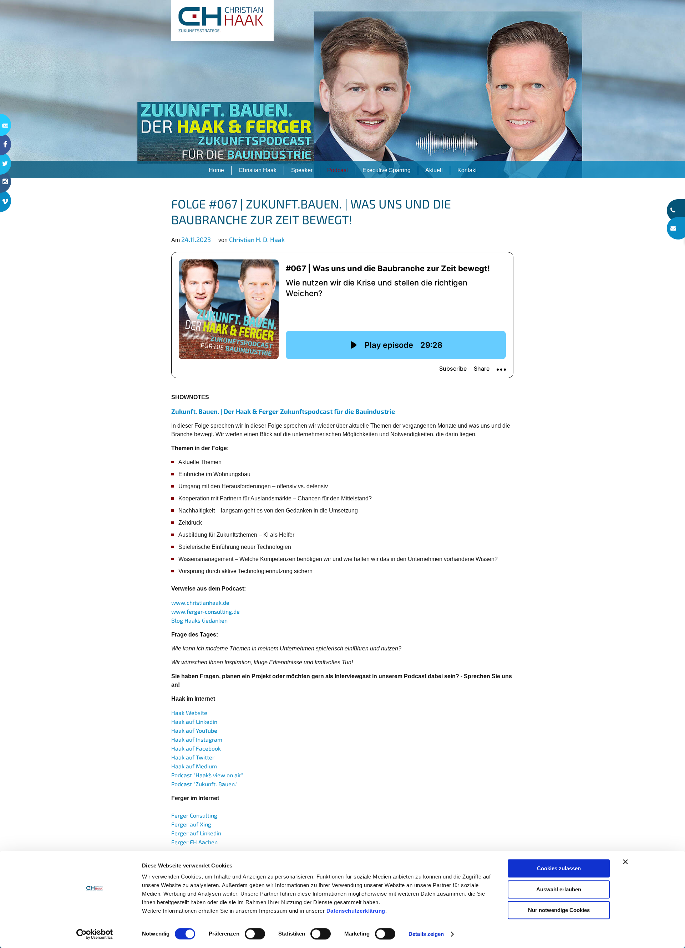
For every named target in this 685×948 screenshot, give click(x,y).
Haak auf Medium (194, 766)
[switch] (255, 933)
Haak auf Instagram (196, 739)
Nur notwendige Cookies (559, 910)
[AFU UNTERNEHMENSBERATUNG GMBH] (222, 20)
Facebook (5, 144)
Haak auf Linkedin (194, 721)
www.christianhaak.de (200, 602)
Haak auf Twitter (192, 757)
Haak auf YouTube (194, 730)
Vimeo (5, 205)
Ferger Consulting (194, 815)
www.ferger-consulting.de (205, 611)
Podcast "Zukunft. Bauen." (204, 783)
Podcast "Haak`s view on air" (207, 775)
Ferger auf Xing (191, 824)
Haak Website (189, 712)
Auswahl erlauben (558, 889)
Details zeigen (426, 934)
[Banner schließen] (625, 861)
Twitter (5, 163)
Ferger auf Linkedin (196, 833)
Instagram (5, 186)
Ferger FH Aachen (194, 842)
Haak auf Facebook (196, 748)
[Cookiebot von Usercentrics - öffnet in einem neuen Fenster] (95, 934)
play (342, 89)
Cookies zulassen (559, 868)
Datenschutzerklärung (355, 911)
